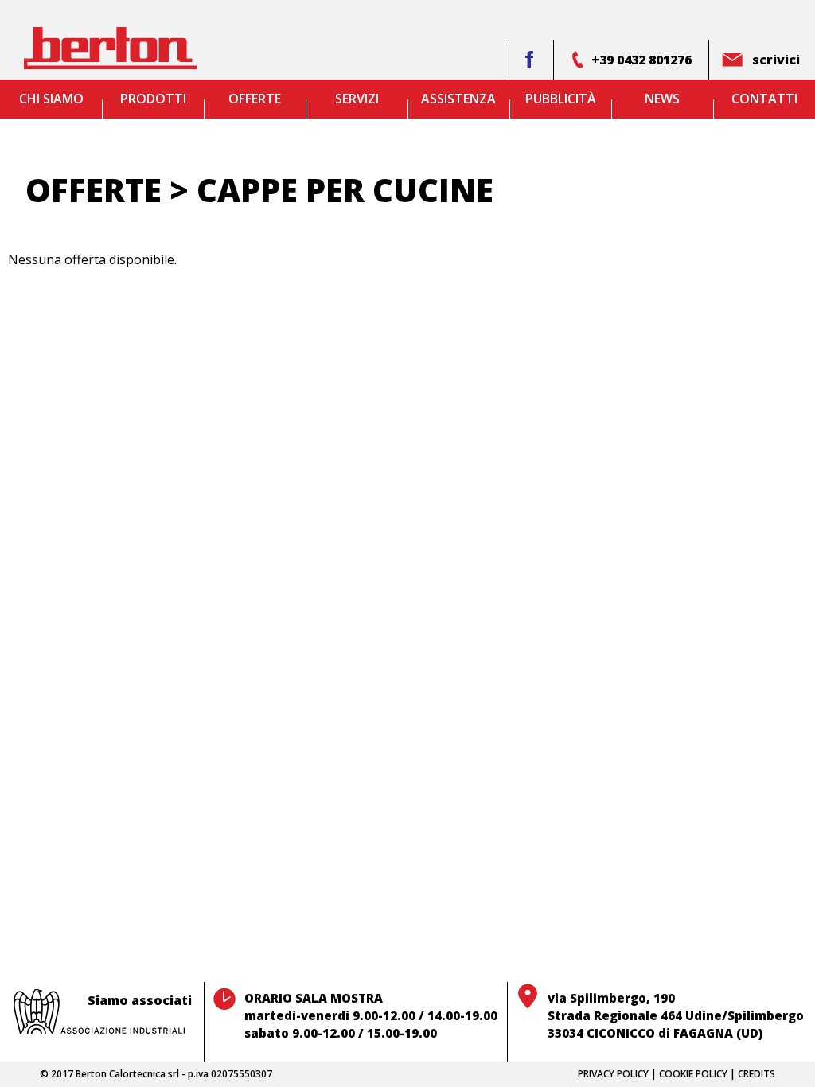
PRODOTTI (153, 98)
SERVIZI (357, 98)
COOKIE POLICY (693, 1074)
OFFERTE (254, 98)
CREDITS (756, 1074)
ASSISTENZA (458, 98)
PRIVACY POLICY (613, 1074)
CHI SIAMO (51, 98)
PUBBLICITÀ (560, 98)
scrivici (776, 59)
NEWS (662, 98)
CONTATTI (764, 98)
